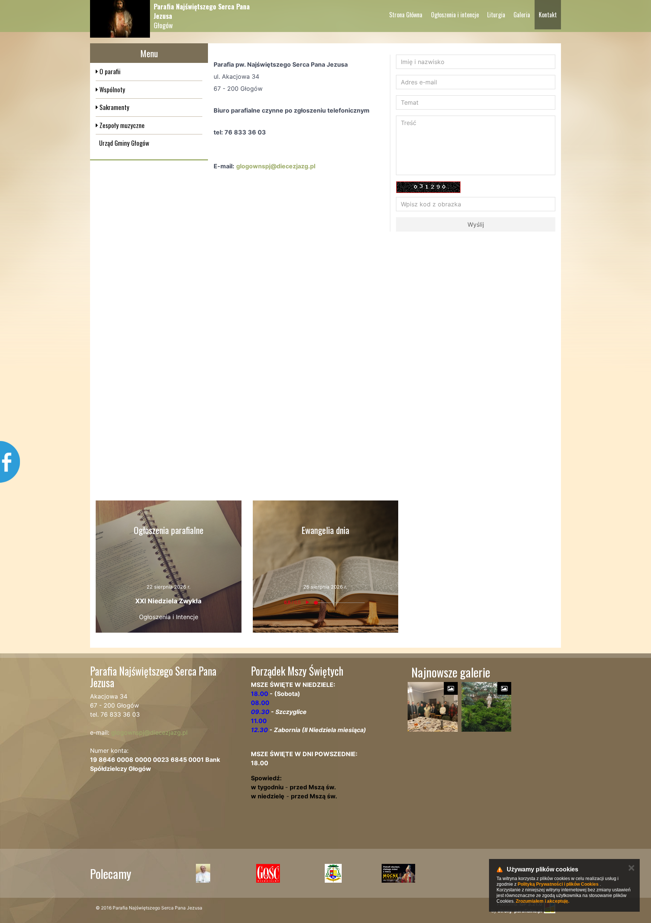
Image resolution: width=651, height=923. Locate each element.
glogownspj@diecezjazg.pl (275, 166)
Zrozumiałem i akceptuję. (542, 901)
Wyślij (476, 224)
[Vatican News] (203, 873)
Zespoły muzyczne (121, 125)
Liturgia (496, 14)
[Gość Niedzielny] (268, 873)
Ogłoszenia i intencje (455, 14)
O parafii (109, 71)
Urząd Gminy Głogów (124, 143)
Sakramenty (113, 107)
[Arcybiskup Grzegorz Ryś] (398, 873)
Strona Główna (405, 14)
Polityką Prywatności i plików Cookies (558, 884)
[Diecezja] (333, 873)
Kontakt (548, 14)
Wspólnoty (111, 89)
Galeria (521, 14)
